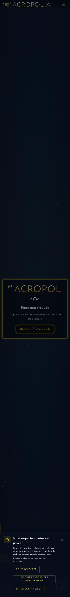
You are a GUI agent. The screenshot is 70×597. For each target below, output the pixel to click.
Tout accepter (26, 569)
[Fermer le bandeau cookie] (62, 540)
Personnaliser (31, 589)
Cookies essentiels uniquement (34, 579)
